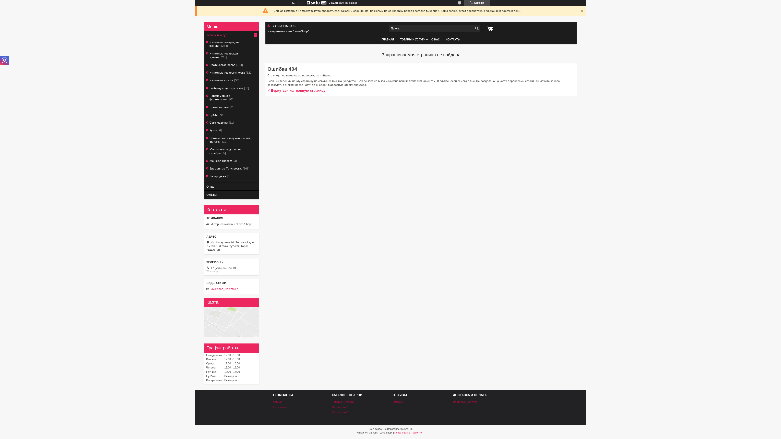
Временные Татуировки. (225, 168)
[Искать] (477, 28)
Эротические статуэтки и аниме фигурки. (230, 139)
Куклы (213, 130)
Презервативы (219, 107)
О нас (435, 39)
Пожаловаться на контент (409, 432)
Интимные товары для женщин (224, 43)
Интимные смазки (221, 80)
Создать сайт (336, 2)
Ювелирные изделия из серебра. (225, 151)
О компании (280, 407)
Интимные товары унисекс (227, 72)
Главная (388, 39)
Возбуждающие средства (226, 88)
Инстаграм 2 (340, 412)
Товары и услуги (412, 39)
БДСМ (213, 114)
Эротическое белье (222, 64)
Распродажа (217, 176)
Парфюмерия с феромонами (219, 97)
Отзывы (211, 194)
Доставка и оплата (465, 401)
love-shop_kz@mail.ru (225, 288)
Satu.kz (408, 429)
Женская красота (220, 160)
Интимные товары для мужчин (224, 55)
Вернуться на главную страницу (298, 90)
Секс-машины (218, 122)
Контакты (453, 39)
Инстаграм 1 (340, 407)
